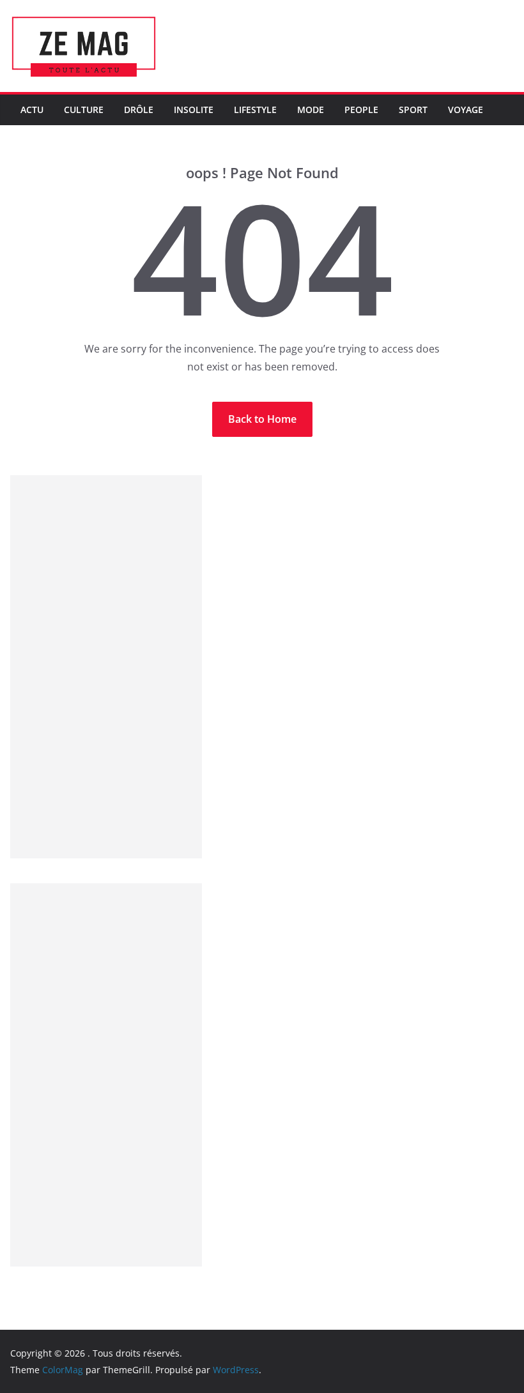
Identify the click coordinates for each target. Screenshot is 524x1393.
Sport (413, 109)
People (361, 109)
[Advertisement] (106, 666)
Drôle (138, 109)
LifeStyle (255, 109)
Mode (310, 109)
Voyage (465, 109)
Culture (84, 109)
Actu (31, 109)
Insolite (193, 109)
